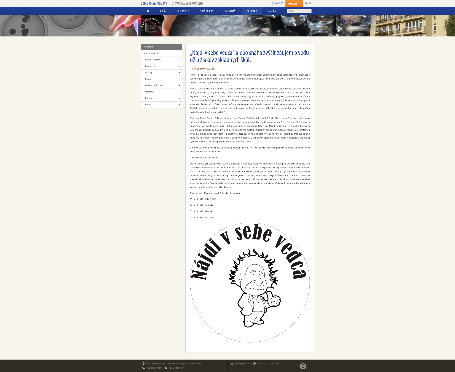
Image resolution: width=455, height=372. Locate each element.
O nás (163, 11)
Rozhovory (150, 98)
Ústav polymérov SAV (154, 3)
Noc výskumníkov (153, 60)
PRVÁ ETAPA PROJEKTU (202, 69)
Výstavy (148, 72)
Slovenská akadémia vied (187, 3)
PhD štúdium (206, 11)
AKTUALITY (252, 11)
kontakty (279, 3)
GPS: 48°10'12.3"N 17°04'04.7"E (271, 363)
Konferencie (150, 66)
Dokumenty (183, 11)
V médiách (273, 11)
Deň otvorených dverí (154, 85)
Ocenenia (149, 92)
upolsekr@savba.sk (243, 363)
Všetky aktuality (151, 53)
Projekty (148, 79)
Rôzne (148, 104)
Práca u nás (230, 11)
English (308, 3)
